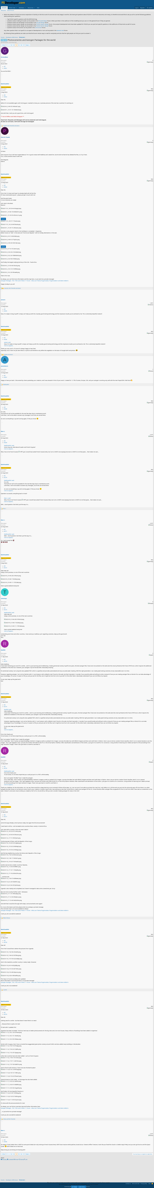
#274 (5, 661)
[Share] (4, 66)
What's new (12, 8)
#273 (5, 609)
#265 (5, 311)
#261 (5, 68)
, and (11, 125)
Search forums (10, 10)
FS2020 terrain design (42, 26)
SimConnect (38, 27)
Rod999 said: (7, 709)
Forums (4, 8)
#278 (5, 942)
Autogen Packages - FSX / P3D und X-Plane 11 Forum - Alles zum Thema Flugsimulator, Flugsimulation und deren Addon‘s (34, 280)
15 (18, 45)
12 (11, 45)
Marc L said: (7, 498)
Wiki (38, 8)
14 (16, 45)
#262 (5, 97)
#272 (5, 567)
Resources (30, 8)
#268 (5, 409)
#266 (5, 339)
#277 (5, 816)
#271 (5, 531)
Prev (4, 45)
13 (13, 45)
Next (27, 45)
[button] (16, 7)
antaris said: (7, 342)
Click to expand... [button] (8, 345)
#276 (5, 768)
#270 (5, 477)
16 (21, 45)
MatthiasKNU (5, 42)
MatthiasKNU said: (9, 445)
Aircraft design (40, 22)
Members (21, 8)
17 (23, 45)
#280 (5, 1141)
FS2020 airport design (42, 24)
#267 (5, 377)
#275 (5, 706)
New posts (3, 10)
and (8, 354)
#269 (5, 442)
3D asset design (42, 21)
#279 (5, 1014)
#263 (5, 148)
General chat (60, 30)
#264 (5, 187)
